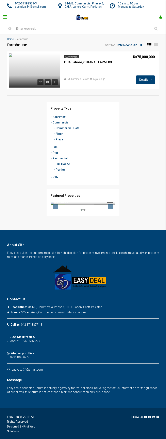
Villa (56, 177)
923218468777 (18, 357)
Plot (55, 152)
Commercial (61, 122)
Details (144, 79)
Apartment (59, 116)
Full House (63, 164)
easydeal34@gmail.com (27, 369)
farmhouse (71, 57)
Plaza (59, 139)
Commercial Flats (67, 128)
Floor (59, 133)
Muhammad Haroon (78, 79)
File (55, 147)
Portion (61, 169)
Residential (60, 158)
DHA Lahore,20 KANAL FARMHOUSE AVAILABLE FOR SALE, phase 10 (90, 62)
